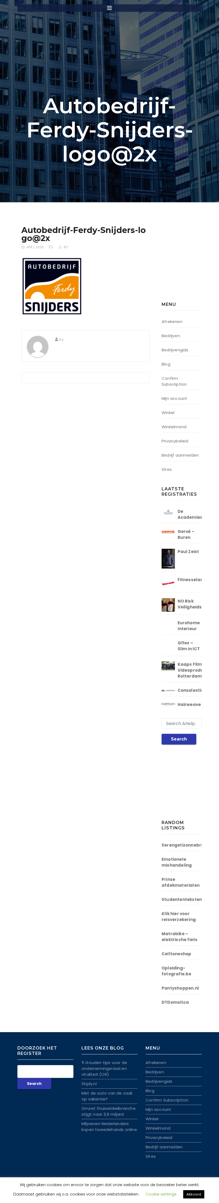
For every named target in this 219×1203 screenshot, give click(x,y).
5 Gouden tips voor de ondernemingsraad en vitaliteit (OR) (104, 1068)
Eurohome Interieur (189, 625)
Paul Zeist (188, 551)
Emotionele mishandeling (177, 862)
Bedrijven (171, 336)
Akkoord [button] (193, 1194)
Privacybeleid (175, 441)
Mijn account (174, 398)
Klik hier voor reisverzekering (179, 916)
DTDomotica (175, 1002)
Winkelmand (174, 427)
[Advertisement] (190, 261)
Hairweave (189, 704)
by (66, 247)
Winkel (168, 412)
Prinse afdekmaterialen (181, 882)
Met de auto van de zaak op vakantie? (107, 1096)
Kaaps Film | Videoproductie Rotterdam (195, 670)
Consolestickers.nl (198, 690)
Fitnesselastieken (197, 579)
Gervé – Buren (186, 534)
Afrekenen (172, 321)
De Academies (190, 514)
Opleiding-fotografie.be (176, 971)
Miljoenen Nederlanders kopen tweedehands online (109, 1126)
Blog (166, 364)
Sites (167, 469)
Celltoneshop (176, 954)
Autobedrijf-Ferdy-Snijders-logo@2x (83, 234)
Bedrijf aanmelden (180, 455)
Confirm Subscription (174, 381)
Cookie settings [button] (161, 1194)
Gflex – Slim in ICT (189, 646)
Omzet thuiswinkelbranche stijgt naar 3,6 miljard (108, 1111)
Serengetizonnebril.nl (185, 845)
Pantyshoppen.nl (180, 988)
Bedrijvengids (175, 350)
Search (179, 739)
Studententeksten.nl (184, 899)
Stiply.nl (89, 1084)
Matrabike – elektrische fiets (179, 936)
